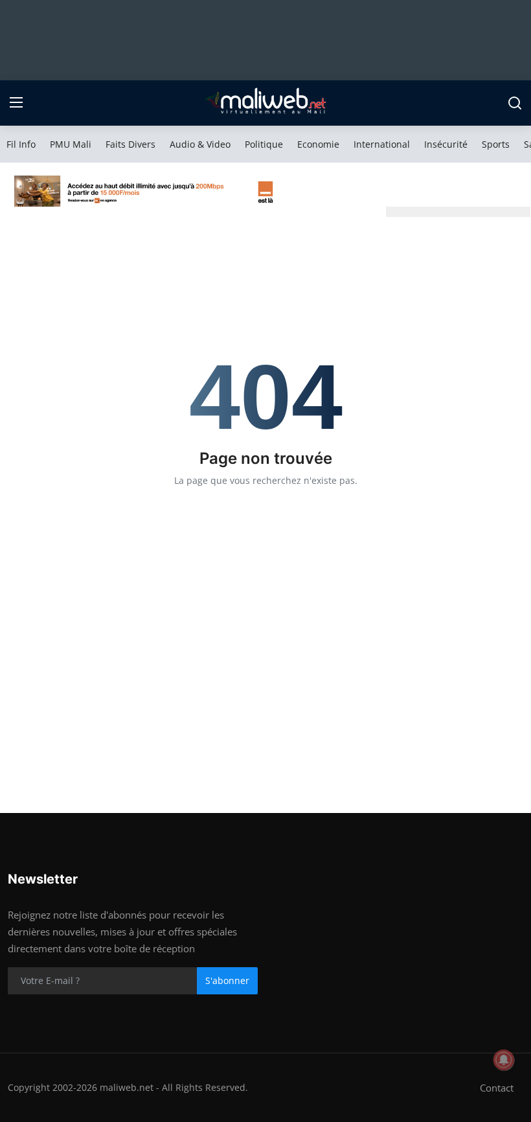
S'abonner (227, 980)
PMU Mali (70, 144)
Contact (497, 1087)
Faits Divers (130, 144)
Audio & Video (200, 144)
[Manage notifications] (503, 1059)
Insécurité (446, 144)
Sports (496, 144)
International (382, 144)
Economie (318, 144)
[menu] (16, 103)
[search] (515, 103)
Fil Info (21, 144)
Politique (264, 144)
